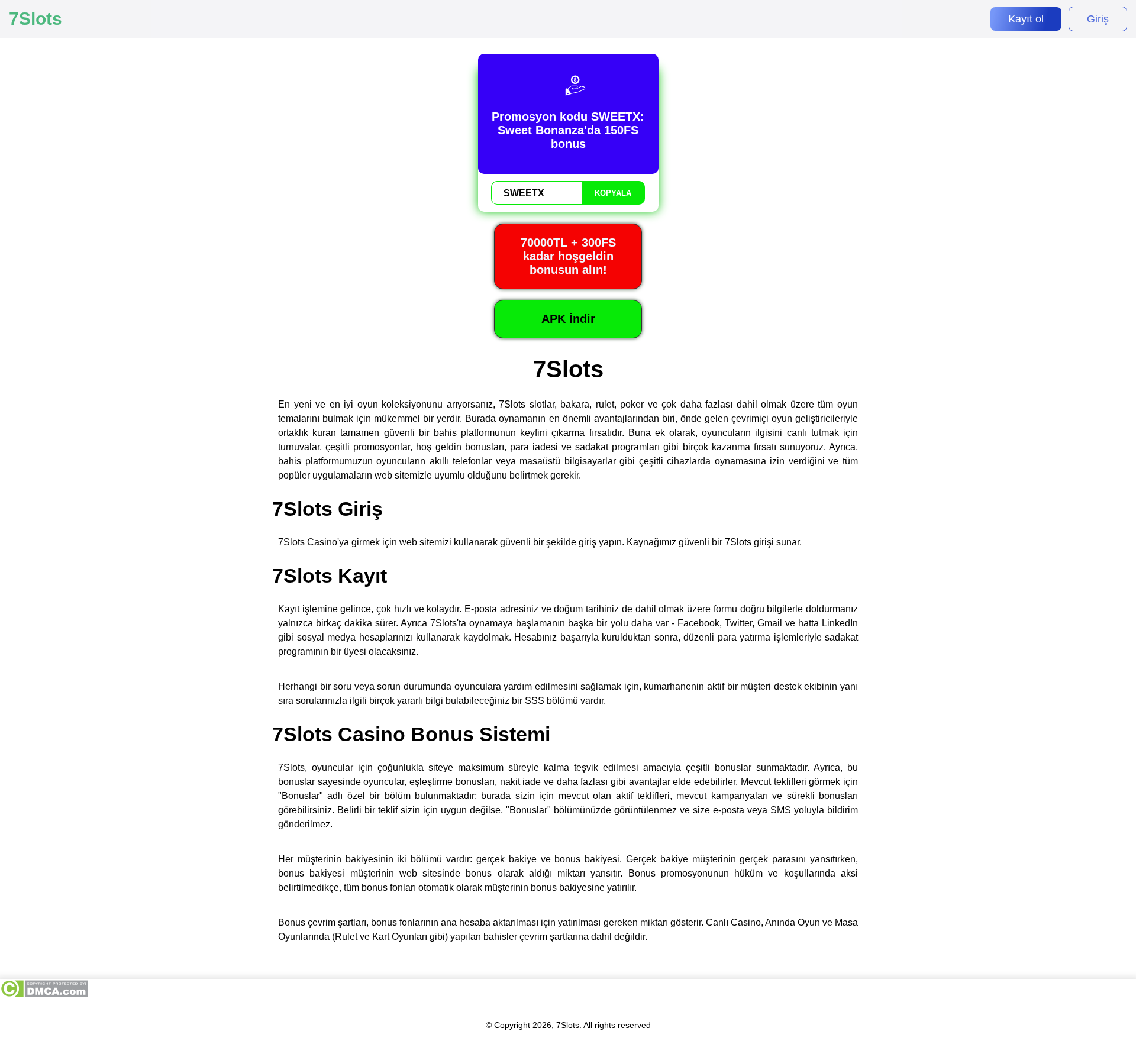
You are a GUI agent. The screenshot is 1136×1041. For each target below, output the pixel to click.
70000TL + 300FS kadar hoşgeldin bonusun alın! (568, 256)
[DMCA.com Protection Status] (44, 995)
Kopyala (613, 193)
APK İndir (568, 318)
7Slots (35, 18)
